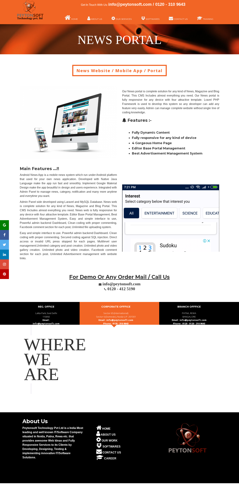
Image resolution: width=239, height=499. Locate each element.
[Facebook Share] (4, 235)
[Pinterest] (4, 274)
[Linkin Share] (4, 254)
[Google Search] (4, 225)
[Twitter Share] (4, 245)
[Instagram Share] (4, 264)
